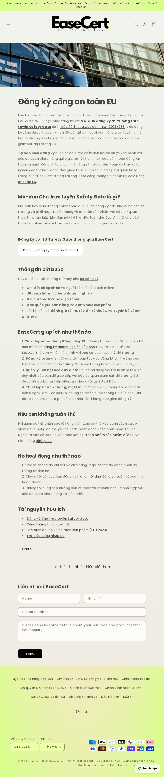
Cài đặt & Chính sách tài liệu (96, 765)
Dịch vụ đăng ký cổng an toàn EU (50, 250)
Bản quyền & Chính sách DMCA (43, 688)
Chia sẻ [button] (27, 549)
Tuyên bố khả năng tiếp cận (32, 679)
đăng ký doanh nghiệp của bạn (69, 347)
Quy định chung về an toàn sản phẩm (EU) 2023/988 (70, 530)
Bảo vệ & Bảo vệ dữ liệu (48, 697)
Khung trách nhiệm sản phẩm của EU (104, 435)
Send (30, 653)
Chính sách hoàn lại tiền (123, 688)
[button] (8, 24)
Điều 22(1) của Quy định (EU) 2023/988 (92, 126)
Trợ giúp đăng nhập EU (46, 535)
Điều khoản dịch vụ (83, 697)
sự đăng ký (89, 279)
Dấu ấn (128, 697)
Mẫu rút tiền (110, 697)
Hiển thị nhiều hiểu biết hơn (85, 566)
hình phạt (44, 440)
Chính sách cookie (136, 679)
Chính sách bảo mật (85, 688)
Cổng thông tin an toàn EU (49, 524)
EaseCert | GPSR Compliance (46, 761)
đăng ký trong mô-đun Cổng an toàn (94, 476)
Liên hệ (122, 765)
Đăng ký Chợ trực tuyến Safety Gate (57, 518)
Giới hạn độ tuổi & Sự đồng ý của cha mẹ (87, 679)
